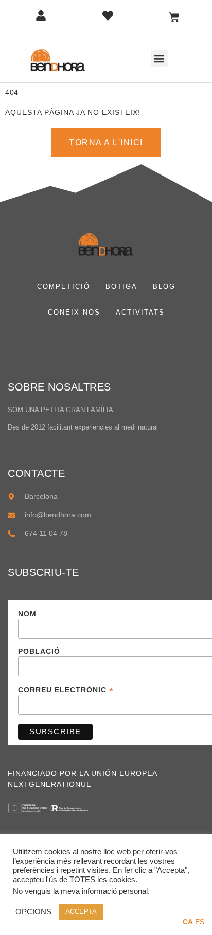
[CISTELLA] (174, 17)
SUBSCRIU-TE (43, 572)
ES (199, 922)
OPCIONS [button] (33, 912)
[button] (159, 58)
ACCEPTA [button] (81, 911)
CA (188, 922)
